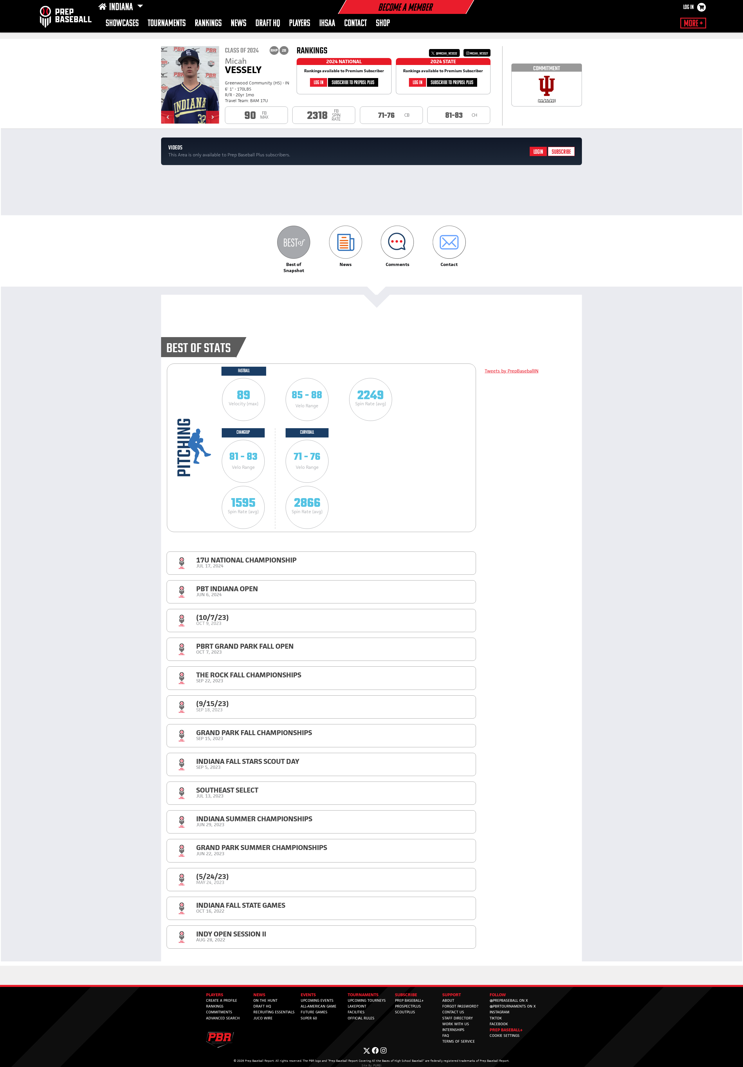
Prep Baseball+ (409, 1000)
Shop (383, 23)
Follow (498, 994)
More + (693, 23)
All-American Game (318, 1006)
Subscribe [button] (406, 994)
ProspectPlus (408, 1006)
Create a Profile (221, 1000)
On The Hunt (265, 1000)
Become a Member (405, 8)
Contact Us (453, 1012)
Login (538, 152)
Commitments (219, 1012)
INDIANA (122, 7)
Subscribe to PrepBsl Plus (353, 83)
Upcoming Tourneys (367, 1000)
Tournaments (167, 23)
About (448, 1000)
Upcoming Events (317, 1000)
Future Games (314, 1012)
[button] (167, 117)
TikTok (496, 1018)
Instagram (499, 1012)
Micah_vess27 (478, 53)
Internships (453, 1029)
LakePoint (357, 1006)
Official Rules (361, 1018)
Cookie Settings (505, 1035)
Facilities (356, 1012)
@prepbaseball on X (509, 1000)
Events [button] (308, 994)
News (238, 23)
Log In (688, 7)
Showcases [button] (122, 23)
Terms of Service (458, 1041)
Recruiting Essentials (274, 1012)
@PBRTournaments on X (513, 1006)
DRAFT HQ (267, 23)
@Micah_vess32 (446, 53)
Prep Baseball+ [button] (506, 1029)
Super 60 (309, 1018)
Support (451, 994)
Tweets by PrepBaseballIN (511, 371)
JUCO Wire (263, 1018)
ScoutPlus (405, 1012)
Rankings (208, 23)
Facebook (499, 1023)
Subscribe (561, 152)
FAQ (445, 1035)
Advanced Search (223, 1018)
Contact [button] (355, 23)
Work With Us (455, 1023)
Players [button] (299, 23)
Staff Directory (457, 1018)
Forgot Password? (460, 1006)
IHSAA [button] (327, 23)
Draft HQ (262, 1006)
